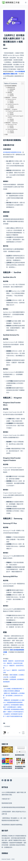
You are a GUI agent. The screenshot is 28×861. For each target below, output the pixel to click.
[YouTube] (11, 780)
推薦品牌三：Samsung (11, 122)
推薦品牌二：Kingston (11, 109)
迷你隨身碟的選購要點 (10, 85)
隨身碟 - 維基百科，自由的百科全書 (13, 661)
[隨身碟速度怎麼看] (20, 749)
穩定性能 (12, 95)
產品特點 (11, 101)
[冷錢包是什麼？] (7, 749)
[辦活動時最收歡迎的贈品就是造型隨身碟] (7, 761)
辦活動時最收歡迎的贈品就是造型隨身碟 (13, 807)
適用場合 (12, 102)
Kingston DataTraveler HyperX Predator (15, 116)
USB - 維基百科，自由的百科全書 (12, 663)
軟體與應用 (5, 48)
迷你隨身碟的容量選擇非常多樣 (12, 152)
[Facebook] (2, 780)
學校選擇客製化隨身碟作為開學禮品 (12, 824)
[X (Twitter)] (5, 780)
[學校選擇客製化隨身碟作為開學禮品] (20, 761)
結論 (6, 134)
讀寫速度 (10, 92)
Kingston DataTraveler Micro (15, 111)
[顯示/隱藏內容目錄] (21, 83)
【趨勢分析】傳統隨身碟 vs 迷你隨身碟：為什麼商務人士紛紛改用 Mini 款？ (14, 696)
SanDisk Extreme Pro (13, 104)
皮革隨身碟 (13, 679)
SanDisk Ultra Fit (12, 99)
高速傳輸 (11, 94)
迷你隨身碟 (20, 679)
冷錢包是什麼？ (6, 755)
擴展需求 (11, 90)
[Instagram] (8, 780)
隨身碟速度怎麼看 (19, 755)
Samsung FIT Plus (12, 124)
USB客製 (21, 675)
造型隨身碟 (6, 682)
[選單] (25, 2)
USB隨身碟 (12, 677)
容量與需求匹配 (11, 87)
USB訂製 (5, 677)
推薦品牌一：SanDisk (11, 97)
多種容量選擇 (12, 89)
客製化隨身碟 (13, 675)
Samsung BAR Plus (12, 129)
